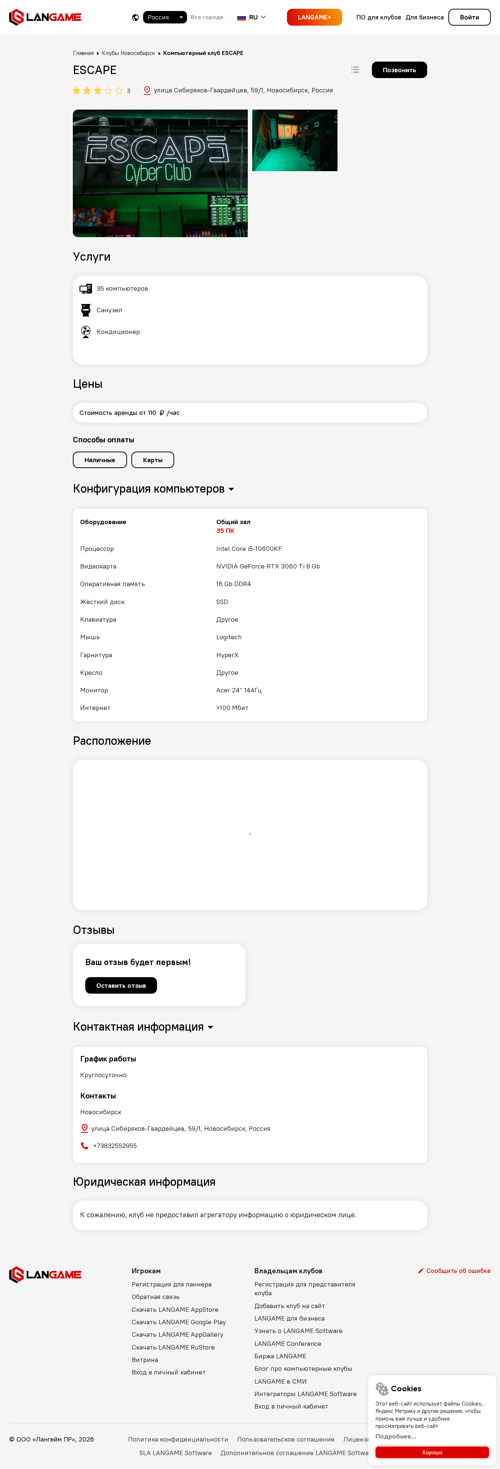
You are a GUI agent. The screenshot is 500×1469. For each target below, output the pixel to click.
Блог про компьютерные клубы (303, 1368)
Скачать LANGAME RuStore (173, 1347)
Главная (83, 52)
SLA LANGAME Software (175, 1452)
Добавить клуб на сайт (289, 1306)
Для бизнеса (425, 17)
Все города (207, 17)
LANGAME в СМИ (280, 1381)
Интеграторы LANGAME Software (305, 1393)
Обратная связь (156, 1296)
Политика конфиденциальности (178, 1439)
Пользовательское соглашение (286, 1439)
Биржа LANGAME (280, 1356)
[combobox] (165, 17)
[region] (250, 615)
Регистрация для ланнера (172, 1284)
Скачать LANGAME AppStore (175, 1309)
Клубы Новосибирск (128, 52)
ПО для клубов (379, 17)
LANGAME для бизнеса (289, 1318)
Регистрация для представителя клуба (304, 1288)
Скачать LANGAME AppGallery (177, 1334)
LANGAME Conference (287, 1343)
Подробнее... (396, 1436)
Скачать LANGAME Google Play (179, 1322)
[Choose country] (135, 17)
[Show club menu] (355, 69)
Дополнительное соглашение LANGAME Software (298, 1452)
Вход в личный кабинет (169, 1372)
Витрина (145, 1359)
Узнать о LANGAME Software (298, 1330)
